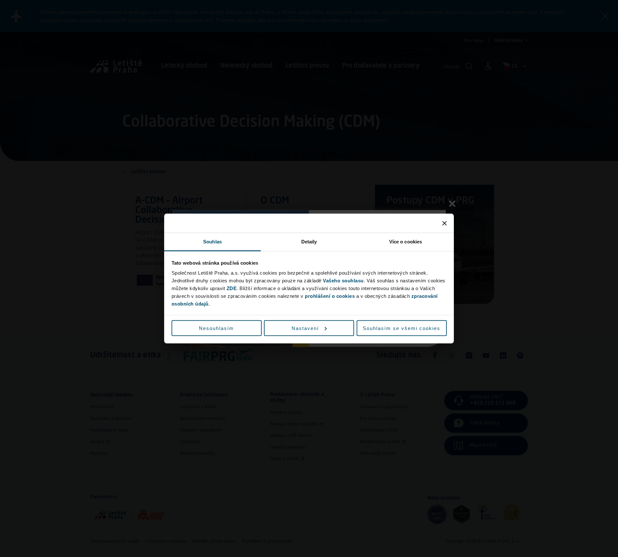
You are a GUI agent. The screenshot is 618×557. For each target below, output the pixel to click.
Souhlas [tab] (212, 241)
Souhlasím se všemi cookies (401, 328)
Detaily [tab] (309, 241)
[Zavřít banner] (444, 223)
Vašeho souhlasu (343, 280)
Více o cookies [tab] (405, 241)
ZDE (232, 288)
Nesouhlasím (216, 328)
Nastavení (305, 328)
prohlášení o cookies (330, 296)
